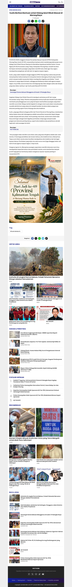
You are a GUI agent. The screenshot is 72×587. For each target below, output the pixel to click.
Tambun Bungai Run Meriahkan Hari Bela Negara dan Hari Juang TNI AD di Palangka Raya (22, 484)
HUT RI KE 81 (14, 129)
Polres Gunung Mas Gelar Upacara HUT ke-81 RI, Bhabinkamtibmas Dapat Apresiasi (36, 396)
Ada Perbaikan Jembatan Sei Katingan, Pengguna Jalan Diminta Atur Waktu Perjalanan (21, 300)
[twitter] (32, 574)
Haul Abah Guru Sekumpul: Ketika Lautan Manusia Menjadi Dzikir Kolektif (50, 460)
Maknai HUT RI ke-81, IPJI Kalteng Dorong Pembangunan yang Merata (22, 322)
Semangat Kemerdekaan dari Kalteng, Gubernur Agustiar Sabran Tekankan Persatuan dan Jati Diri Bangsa (42, 532)
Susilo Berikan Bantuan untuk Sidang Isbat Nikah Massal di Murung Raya (16, 231)
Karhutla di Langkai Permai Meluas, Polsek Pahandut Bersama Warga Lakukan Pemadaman (34, 278)
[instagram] (36, 574)
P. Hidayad (36, 18)
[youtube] (43, 574)
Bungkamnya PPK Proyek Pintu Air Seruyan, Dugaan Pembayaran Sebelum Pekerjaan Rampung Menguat (41, 360)
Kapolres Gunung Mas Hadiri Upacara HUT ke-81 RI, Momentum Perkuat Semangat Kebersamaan (36, 391)
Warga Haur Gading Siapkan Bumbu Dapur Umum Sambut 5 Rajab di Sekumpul (20, 461)
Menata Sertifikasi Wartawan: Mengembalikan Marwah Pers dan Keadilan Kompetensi (47, 484)
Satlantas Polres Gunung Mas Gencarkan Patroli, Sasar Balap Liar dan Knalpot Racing (35, 386)
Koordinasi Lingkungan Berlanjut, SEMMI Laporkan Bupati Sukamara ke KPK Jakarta (39, 333)
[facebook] (29, 574)
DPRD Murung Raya (15, 10)
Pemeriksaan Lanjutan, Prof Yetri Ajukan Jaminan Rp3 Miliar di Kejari (40, 342)
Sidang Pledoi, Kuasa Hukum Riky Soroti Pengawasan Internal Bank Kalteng (40, 351)
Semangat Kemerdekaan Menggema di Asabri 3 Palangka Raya (30, 92)
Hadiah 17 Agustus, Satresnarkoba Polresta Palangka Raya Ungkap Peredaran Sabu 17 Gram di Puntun (35, 381)
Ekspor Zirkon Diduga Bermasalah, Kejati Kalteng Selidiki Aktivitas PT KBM (39, 369)
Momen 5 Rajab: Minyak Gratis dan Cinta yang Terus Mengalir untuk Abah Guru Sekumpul (34, 439)
